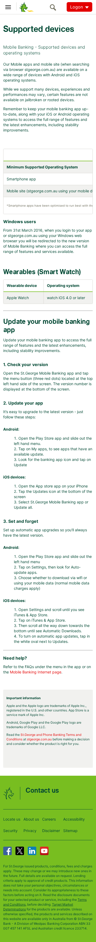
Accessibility (74, 819)
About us (31, 819)
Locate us (11, 819)
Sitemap (70, 830)
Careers (49, 819)
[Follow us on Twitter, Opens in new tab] (19, 851)
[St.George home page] (25, 6)
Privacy (30, 830)
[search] (54, 7)
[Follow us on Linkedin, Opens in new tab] (32, 851)
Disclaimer (51, 830)
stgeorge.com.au (39, 739)
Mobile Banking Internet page (35, 672)
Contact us (42, 790)
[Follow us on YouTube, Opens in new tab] (44, 851)
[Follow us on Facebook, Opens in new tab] (7, 851)
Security (10, 830)
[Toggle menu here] (8, 6)
